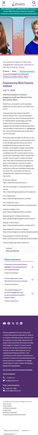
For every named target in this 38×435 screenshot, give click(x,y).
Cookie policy (7, 410)
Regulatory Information (10, 412)
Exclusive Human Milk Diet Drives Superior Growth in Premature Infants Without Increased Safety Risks (19, 11)
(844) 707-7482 (11, 388)
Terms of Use (7, 403)
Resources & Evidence (11, 430)
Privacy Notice (7, 406)
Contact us (25, 430)
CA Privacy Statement (9, 408)
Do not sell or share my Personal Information (17, 370)
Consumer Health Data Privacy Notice (14, 414)
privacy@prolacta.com (13, 390)
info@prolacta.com (12, 380)
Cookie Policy (15, 366)
